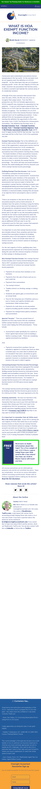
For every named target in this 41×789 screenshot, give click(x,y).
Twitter (28, 528)
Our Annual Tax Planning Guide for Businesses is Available (21, 2)
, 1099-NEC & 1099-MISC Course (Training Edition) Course (20, 733)
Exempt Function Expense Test (26, 128)
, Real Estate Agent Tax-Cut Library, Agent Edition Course (20, 758)
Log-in (38, 6)
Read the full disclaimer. (11, 479)
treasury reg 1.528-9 (17, 410)
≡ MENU (4, 6)
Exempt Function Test (10, 126)
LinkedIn (10, 528)
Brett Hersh (14, 40)
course (28, 430)
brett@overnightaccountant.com (15, 522)
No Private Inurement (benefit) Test (18, 130)
